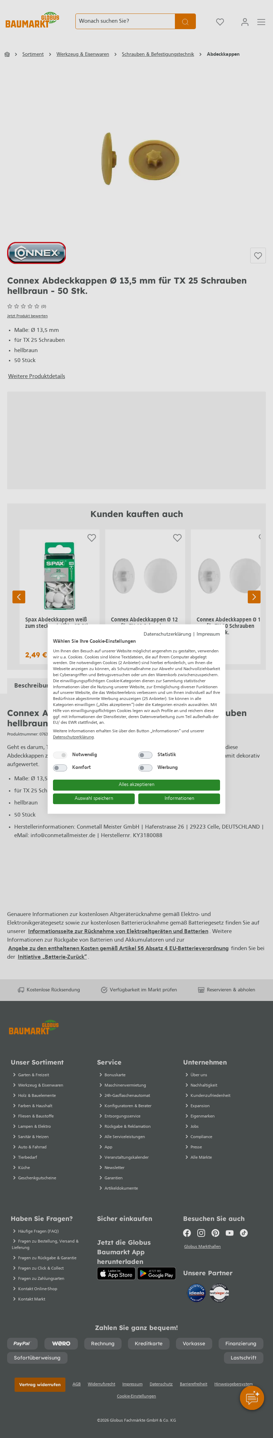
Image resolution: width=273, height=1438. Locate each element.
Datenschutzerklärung (167, 634)
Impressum (208, 634)
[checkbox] (60, 755)
